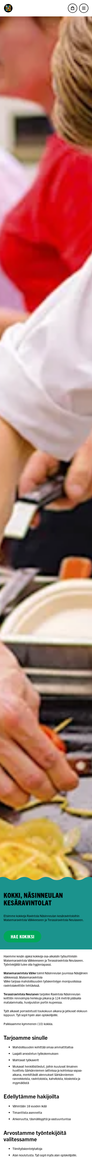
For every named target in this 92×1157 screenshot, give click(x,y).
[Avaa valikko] (83, 8)
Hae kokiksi (22, 936)
